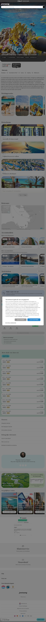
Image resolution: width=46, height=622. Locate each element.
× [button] (41, 298)
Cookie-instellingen (18, 316)
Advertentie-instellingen (21, 315)
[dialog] (23, 311)
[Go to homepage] (5, 4)
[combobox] (40, 298)
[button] (11, 323)
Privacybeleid (25, 316)
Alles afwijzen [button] (20, 319)
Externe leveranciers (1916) (31, 307)
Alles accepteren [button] (34, 319)
